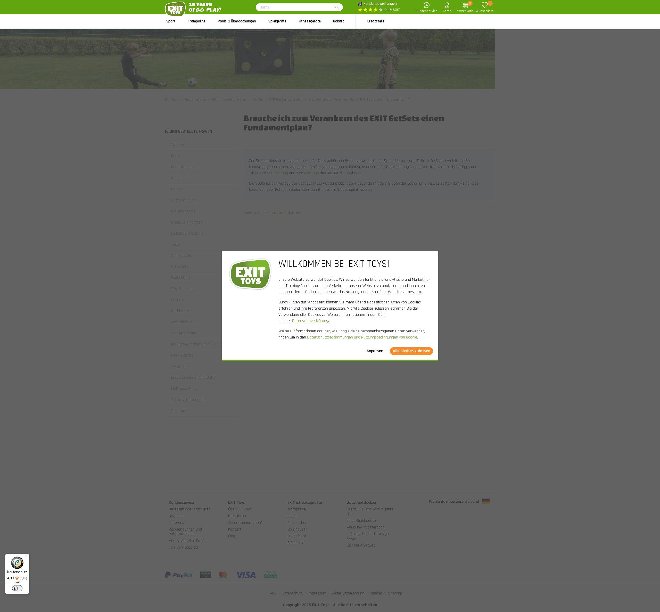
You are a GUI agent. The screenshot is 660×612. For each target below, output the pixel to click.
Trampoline (196, 21)
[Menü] (26, 557)
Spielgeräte (277, 21)
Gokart (338, 21)
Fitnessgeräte (310, 21)
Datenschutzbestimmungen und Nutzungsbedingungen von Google (362, 337)
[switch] (17, 588)
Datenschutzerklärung (310, 321)
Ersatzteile (375, 21)
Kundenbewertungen (380, 3)
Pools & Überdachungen (237, 21)
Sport (170, 21)
